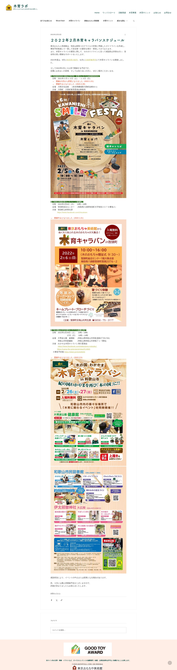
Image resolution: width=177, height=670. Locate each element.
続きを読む (121, 21)
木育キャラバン (74, 21)
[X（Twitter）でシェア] (56, 600)
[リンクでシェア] (61, 600)
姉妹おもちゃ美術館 (91, 21)
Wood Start (60, 21)
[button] (134, 21)
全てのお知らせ (46, 21)
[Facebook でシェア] (51, 600)
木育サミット (108, 21)
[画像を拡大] (88, 412)
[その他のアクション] (125, 34)
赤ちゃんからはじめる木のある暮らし (25, 9)
